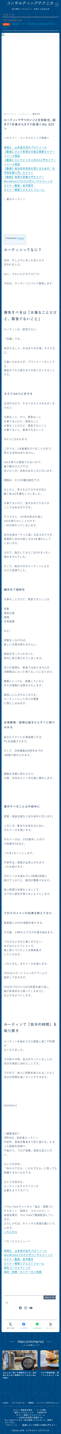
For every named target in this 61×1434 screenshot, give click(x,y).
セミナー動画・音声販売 (18, 185)
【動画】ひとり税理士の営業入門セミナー (39, 1425)
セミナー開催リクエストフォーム (24, 189)
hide (21, 238)
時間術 (37, 114)
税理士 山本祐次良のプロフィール (25, 147)
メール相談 (41, 1410)
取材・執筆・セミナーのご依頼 (23, 1272)
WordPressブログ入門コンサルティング (28, 181)
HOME (5, 1403)
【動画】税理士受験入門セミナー (24, 177)
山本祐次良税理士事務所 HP (30, 1418)
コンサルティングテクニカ (30, 3)
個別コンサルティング (17, 1267)
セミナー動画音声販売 (22, 1410)
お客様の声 (42, 1413)
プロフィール (11, 1425)
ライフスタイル (18, 1403)
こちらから (10, 1232)
